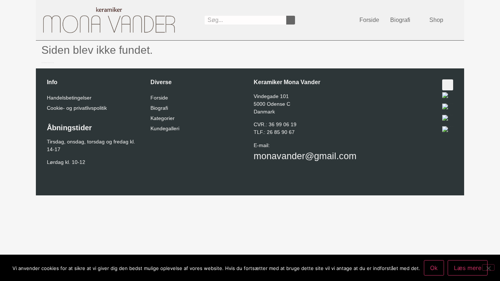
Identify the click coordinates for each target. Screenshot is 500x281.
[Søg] (290, 20)
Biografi (400, 20)
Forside (369, 20)
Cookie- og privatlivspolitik (77, 108)
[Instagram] (447, 84)
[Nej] (488, 267)
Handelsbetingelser (69, 98)
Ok (434, 267)
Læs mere (467, 267)
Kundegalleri (164, 128)
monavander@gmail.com (305, 156)
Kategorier (162, 118)
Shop (436, 20)
